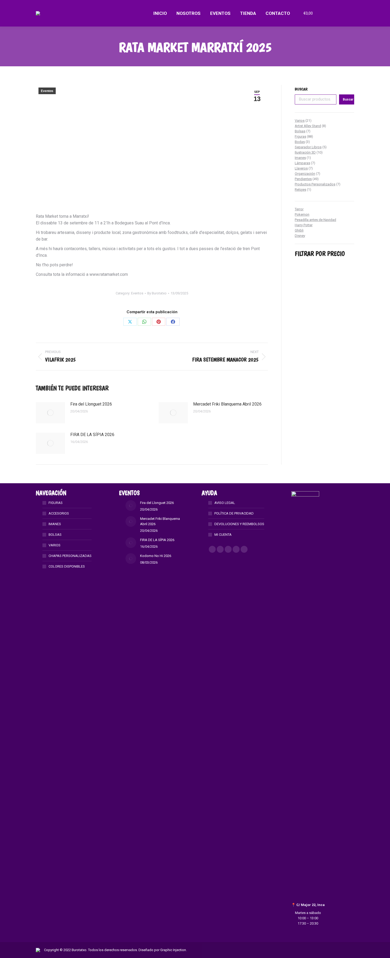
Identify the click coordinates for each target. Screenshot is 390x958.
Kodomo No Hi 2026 (155, 556)
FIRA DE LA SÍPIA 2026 (92, 434)
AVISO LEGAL (224, 503)
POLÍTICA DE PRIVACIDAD (234, 513)
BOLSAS (55, 535)
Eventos (47, 91)
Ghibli (299, 230)
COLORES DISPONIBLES (67, 566)
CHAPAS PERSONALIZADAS (70, 556)
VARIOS (54, 545)
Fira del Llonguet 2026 (91, 404)
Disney (300, 236)
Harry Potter (304, 225)
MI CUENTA (223, 535)
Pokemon (302, 214)
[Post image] (50, 412)
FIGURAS (56, 503)
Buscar (301, 89)
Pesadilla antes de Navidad (315, 220)
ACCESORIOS (59, 513)
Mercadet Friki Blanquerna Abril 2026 (227, 404)
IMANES (55, 524)
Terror (299, 209)
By (157, 293)
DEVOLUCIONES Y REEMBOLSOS (239, 524)
